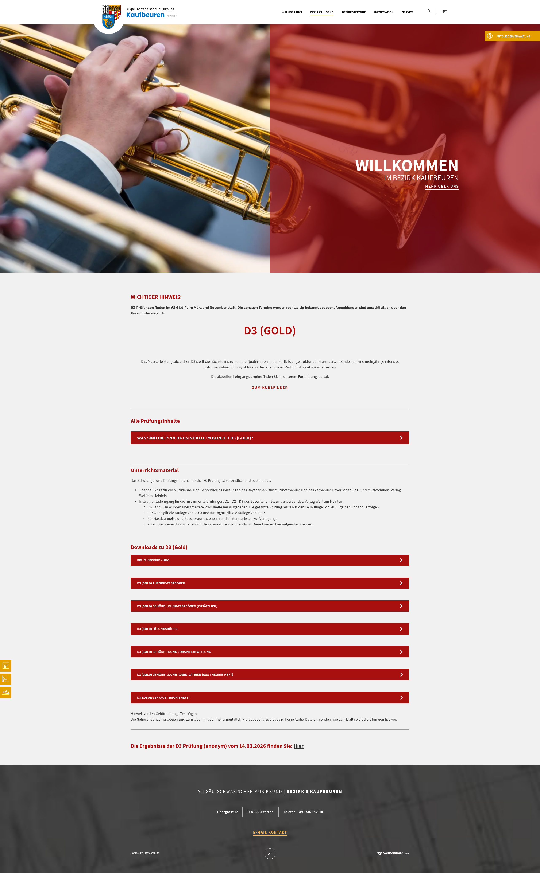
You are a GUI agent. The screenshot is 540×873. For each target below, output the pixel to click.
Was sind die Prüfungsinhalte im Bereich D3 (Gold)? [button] (195, 438)
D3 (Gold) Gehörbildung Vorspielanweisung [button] (174, 652)
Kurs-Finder (141, 313)
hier (221, 518)
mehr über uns (442, 186)
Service (407, 12)
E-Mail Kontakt (270, 832)
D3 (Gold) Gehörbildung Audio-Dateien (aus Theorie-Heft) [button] (185, 674)
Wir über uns (292, 12)
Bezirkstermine (354, 12)
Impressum (137, 853)
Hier (299, 745)
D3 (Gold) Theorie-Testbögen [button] (161, 583)
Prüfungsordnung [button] (153, 560)
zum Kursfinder (270, 387)
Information (384, 12)
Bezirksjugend (321, 12)
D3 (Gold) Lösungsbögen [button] (157, 629)
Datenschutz (152, 853)
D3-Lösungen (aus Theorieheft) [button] (163, 697)
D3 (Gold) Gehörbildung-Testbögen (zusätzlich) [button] (177, 606)
